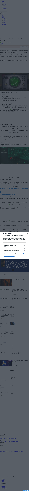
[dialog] (14, 245)
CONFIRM (9, 256)
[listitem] (14, 243)
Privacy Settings (26, 490)
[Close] (27, 233)
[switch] (24, 245)
